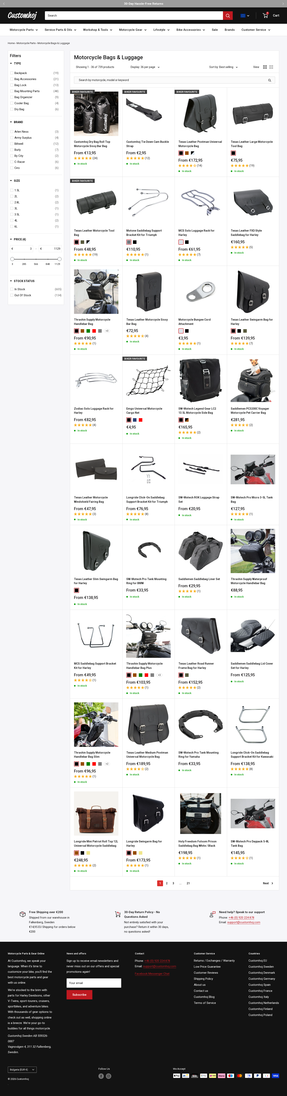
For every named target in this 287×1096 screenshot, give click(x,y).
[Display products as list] (271, 67)
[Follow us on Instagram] (108, 1076)
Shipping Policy (203, 978)
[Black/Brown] (187, 420)
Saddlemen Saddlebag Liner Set (199, 579)
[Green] (88, 331)
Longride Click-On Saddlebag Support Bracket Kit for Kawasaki (252, 754)
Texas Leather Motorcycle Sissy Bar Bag (147, 321)
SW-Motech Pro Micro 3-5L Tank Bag (252, 499)
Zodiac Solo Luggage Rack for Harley (94, 410)
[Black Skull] (82, 590)
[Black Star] (88, 590)
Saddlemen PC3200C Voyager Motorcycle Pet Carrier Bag (250, 410)
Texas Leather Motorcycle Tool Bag (94, 232)
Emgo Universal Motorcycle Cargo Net (144, 410)
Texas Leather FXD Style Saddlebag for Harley (246, 232)
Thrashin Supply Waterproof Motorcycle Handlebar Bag (249, 581)
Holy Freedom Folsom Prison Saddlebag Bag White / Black (197, 843)
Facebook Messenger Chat (152, 973)
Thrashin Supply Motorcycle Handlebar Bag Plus (144, 665)
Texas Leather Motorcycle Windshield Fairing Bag (91, 499)
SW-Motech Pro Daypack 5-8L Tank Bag (250, 843)
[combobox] (134, 15)
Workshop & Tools (95, 30)
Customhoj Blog (204, 997)
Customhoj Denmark (262, 972)
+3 (107, 331)
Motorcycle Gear (130, 30)
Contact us (201, 991)
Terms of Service (205, 1003)
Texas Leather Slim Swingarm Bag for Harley (96, 581)
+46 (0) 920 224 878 (241, 917)
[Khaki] (88, 853)
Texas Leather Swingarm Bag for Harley (252, 321)
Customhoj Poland (260, 1015)
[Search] (228, 15)
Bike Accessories (188, 30)
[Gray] (100, 331)
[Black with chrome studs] (251, 331)
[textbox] (23, 248)
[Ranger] (82, 242)
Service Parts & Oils (58, 30)
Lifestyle (159, 30)
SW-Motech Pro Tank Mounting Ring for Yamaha (198, 754)
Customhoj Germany (262, 978)
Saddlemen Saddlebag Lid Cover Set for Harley (252, 665)
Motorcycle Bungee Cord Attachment (194, 321)
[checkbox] (36, 73)
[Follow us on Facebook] (101, 1076)
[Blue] (134, 420)
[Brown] (187, 153)
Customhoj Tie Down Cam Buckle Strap (147, 144)
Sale (215, 30)
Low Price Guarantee (207, 966)
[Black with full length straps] (239, 331)
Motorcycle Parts (22, 30)
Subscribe (79, 994)
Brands (230, 30)
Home (11, 43)
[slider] (12, 259)
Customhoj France (260, 991)
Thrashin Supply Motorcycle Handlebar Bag (92, 321)
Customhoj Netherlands (264, 1003)
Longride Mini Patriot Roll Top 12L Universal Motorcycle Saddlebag (96, 843)
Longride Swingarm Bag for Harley (144, 843)
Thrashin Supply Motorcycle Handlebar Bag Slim (92, 754)
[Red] (94, 331)
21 (188, 883)
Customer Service (254, 30)
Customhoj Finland (261, 1009)
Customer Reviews (206, 972)
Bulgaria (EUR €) (19, 1069)
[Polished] (129, 242)
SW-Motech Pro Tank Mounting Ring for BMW (146, 581)
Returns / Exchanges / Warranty (214, 960)
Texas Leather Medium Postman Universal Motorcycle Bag (147, 754)
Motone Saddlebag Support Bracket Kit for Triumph (144, 232)
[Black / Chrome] (192, 153)
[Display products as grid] (265, 67)
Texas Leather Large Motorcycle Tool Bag (252, 144)
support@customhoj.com (243, 922)
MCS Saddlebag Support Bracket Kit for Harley (95, 665)
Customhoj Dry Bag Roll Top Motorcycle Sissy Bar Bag (92, 144)
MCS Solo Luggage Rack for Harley (196, 232)
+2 (107, 764)
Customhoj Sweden (261, 966)
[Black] (181, 153)
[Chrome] (181, 242)
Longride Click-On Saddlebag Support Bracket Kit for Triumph (147, 499)
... (180, 883)
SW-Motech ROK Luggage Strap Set (198, 499)
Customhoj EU (258, 960)
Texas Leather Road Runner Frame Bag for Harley (196, 665)
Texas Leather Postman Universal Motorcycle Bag (200, 144)
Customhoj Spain (260, 985)
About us (200, 985)
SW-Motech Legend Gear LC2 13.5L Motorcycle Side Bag (197, 410)
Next (266, 883)
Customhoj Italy (259, 997)
